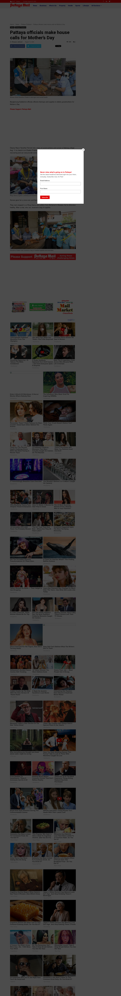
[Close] (83, 149)
